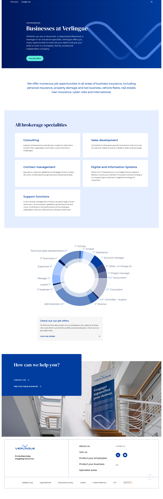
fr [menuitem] (117, 465)
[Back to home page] (25, 447)
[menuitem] (84, 446)
